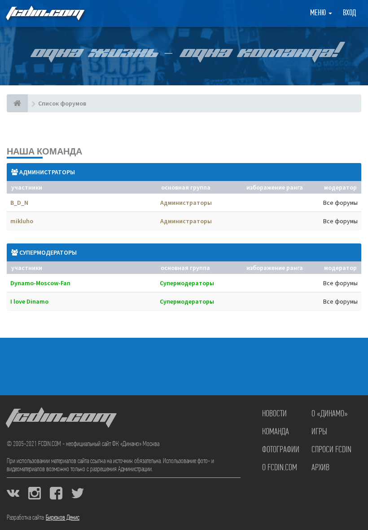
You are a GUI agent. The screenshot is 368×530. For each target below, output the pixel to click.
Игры (319, 432)
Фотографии (280, 450)
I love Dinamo (29, 301)
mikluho (21, 221)
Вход (349, 13)
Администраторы (47, 172)
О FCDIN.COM (279, 468)
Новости (274, 414)
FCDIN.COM (44, 13)
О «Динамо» (329, 414)
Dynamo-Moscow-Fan (40, 283)
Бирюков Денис (62, 517)
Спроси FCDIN (331, 450)
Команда (275, 432)
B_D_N (19, 203)
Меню (319, 13)
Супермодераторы (48, 252)
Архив (320, 468)
